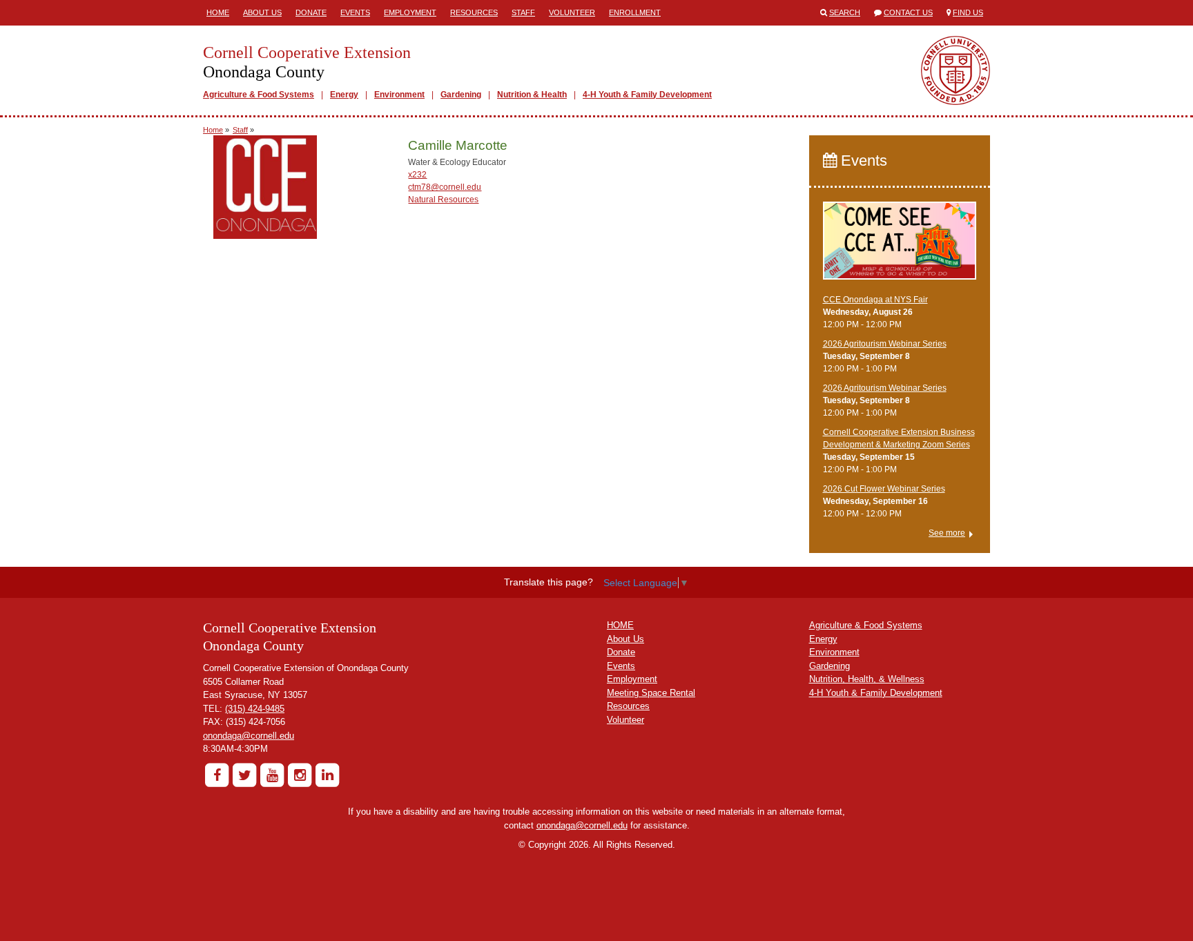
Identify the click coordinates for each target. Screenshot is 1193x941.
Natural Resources (443, 199)
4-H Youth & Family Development (647, 94)
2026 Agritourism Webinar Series (885, 344)
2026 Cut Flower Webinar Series (884, 489)
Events (355, 12)
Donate (311, 12)
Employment (410, 12)
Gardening (460, 94)
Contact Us (908, 12)
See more (947, 533)
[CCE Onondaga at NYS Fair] (900, 247)
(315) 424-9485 (254, 709)
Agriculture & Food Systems (258, 94)
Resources (474, 12)
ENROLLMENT (635, 12)
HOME (620, 625)
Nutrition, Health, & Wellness (866, 679)
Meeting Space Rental (651, 693)
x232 (417, 175)
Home (217, 12)
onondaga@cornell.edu (248, 735)
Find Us (968, 12)
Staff (523, 12)
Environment (399, 94)
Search (844, 12)
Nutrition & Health (532, 94)
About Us (262, 12)
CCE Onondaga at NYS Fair (875, 299)
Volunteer (572, 12)
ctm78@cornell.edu (444, 187)
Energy (344, 94)
